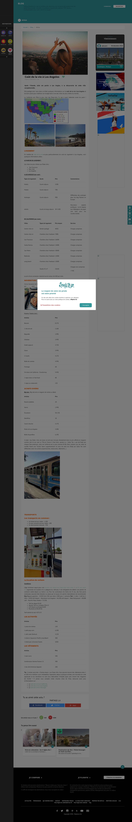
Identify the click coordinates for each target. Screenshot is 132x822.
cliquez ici (73, 299)
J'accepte (85, 305)
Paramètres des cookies (51, 305)
